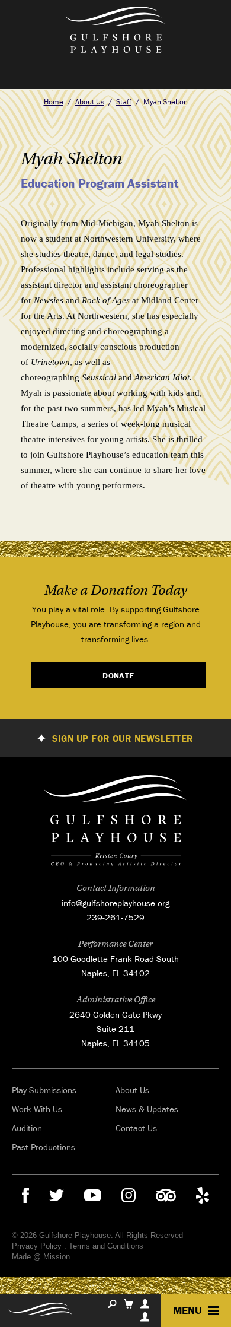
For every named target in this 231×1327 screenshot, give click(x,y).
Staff (123, 102)
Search (112, 1303)
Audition (27, 1128)
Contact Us (136, 1128)
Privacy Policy (37, 1246)
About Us (89, 102)
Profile (144, 1303)
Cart (128, 1303)
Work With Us (37, 1109)
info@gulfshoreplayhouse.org (115, 903)
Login (144, 1316)
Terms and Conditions (106, 1246)
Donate (118, 675)
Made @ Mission (41, 1256)
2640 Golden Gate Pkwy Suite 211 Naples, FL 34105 (115, 1029)
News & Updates (147, 1109)
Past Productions (43, 1147)
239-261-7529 (115, 917)
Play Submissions (44, 1090)
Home (53, 102)
